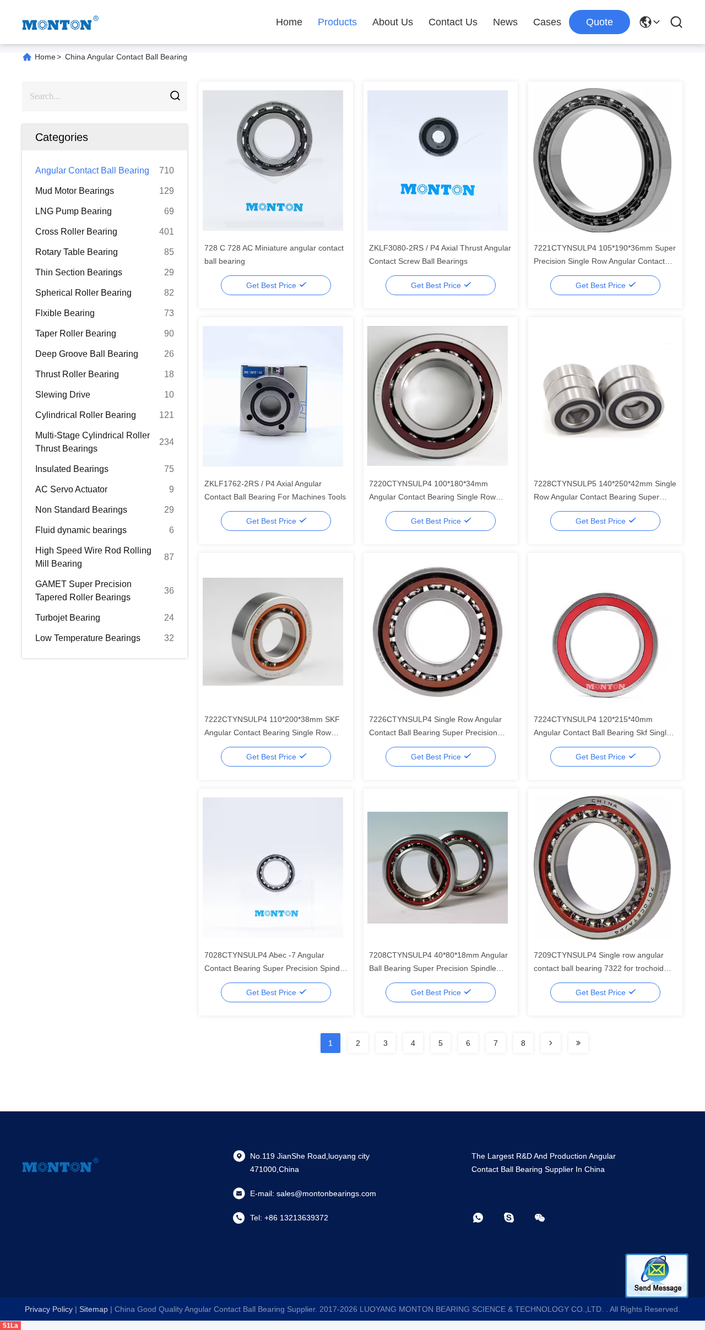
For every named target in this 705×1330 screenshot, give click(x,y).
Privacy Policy (49, 1309)
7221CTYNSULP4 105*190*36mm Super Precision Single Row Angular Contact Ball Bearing (605, 261)
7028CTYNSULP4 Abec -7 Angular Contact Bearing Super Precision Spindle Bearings (275, 968)
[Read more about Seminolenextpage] (551, 1043)
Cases (547, 22)
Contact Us (453, 22)
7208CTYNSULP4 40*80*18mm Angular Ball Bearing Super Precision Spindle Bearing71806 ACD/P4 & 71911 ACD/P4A (440, 968)
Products (337, 22)
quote (599, 22)
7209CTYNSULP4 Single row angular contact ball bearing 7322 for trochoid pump (599, 968)
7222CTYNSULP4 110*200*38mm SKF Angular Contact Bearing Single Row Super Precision (272, 732)
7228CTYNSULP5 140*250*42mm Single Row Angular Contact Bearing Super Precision (605, 496)
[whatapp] (485, 1217)
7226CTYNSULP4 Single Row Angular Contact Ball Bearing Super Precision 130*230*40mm (435, 732)
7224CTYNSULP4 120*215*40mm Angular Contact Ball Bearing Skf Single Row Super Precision (602, 732)
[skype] (516, 1217)
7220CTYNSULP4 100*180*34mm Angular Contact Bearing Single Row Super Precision (432, 496)
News (505, 22)
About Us (392, 22)
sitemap (93, 1309)
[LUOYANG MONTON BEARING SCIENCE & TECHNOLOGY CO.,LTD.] (60, 22)
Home (289, 22)
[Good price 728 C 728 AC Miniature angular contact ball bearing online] (273, 159)
